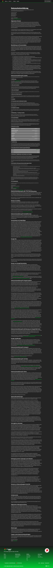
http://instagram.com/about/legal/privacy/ (20, 356)
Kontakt (18, 1)
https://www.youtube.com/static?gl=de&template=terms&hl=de (30, 366)
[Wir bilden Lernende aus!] (47, 550)
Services (10, 1)
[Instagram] (47, 566)
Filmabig (39, 555)
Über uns (6, 1)
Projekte (14, 1)
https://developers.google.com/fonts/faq (35, 335)
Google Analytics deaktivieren (17, 321)
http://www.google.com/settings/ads (18, 276)
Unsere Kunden (28, 556)
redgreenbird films (40, 557)
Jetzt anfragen (48, 1)
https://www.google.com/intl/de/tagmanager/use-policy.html (26, 345)
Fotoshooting (17, 557)
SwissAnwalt (15, 540)
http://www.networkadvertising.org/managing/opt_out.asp (21, 278)
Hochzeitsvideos (17, 556)
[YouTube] (46, 566)
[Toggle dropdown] (11, 1)
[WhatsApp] (48, 566)
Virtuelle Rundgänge (17, 555)
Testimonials (28, 557)
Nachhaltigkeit (28, 555)
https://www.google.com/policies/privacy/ (29, 336)
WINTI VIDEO (39, 556)
